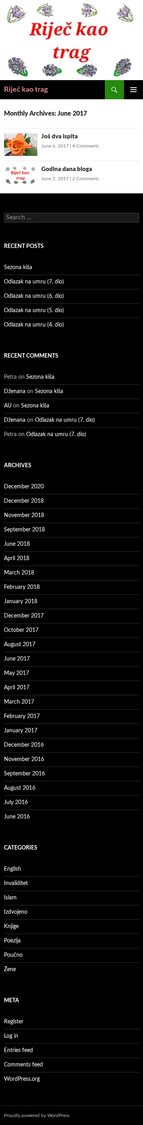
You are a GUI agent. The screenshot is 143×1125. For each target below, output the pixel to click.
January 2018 (20, 601)
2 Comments (85, 178)
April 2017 (16, 687)
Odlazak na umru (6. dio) (34, 296)
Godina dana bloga (66, 169)
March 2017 (19, 702)
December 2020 (24, 487)
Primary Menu (133, 89)
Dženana (14, 391)
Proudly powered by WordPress (37, 1115)
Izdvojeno (15, 912)
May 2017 (16, 673)
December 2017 (24, 616)
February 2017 (22, 716)
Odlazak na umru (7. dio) (34, 282)
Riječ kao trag (26, 89)
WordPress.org (22, 1079)
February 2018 (22, 587)
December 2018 (24, 501)
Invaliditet (16, 883)
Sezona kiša (18, 267)
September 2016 (24, 774)
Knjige (11, 926)
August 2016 (19, 788)
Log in (11, 1036)
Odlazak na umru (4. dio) (34, 325)
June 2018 (17, 544)
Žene (10, 969)
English (12, 869)
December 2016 (24, 745)
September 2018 (24, 530)
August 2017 (19, 644)
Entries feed (18, 1050)
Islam (10, 898)
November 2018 (24, 515)
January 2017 (20, 731)
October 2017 (21, 630)
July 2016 (16, 802)
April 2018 (16, 558)
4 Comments (85, 146)
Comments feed (23, 1065)
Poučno (13, 955)
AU (8, 406)
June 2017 (17, 659)
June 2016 (17, 817)
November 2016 (24, 759)
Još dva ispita (59, 137)
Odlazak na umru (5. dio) (34, 310)
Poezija (12, 941)
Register (13, 1022)
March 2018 (19, 573)
